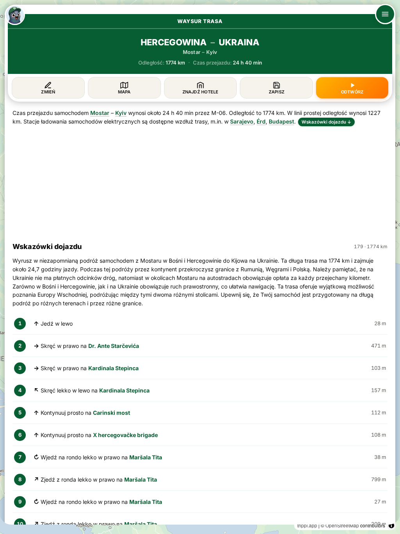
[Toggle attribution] (391, 525)
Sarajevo (242, 121)
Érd (261, 121)
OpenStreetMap (342, 525)
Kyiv (121, 112)
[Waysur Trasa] (15, 15)
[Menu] (385, 14)
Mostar (99, 112)
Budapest (281, 121)
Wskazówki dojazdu (326, 122)
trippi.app (307, 525)
